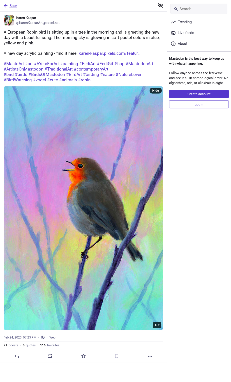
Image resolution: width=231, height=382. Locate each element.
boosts (11, 345)
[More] (150, 356)
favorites (49, 345)
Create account (198, 94)
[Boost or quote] (50, 356)
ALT (157, 325)
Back (13, 6)
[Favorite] (83, 356)
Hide (155, 90)
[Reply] (16, 356)
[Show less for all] (161, 5)
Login (199, 104)
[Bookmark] (116, 356)
